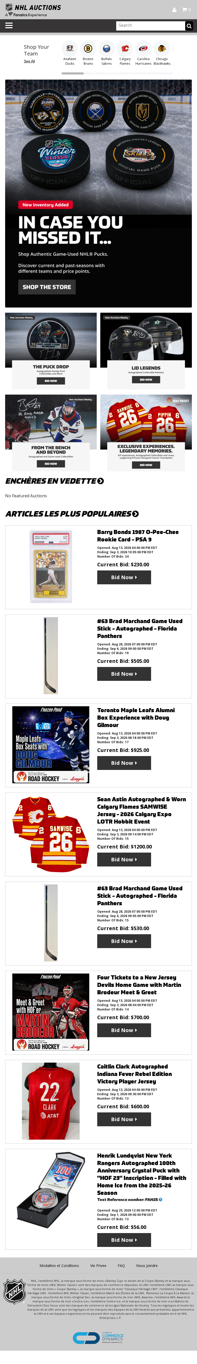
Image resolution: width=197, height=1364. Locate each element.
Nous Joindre (147, 1265)
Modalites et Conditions (59, 1265)
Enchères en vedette (51, 481)
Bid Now (122, 577)
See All (29, 61)
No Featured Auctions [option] (26, 496)
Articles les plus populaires (68, 514)
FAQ (121, 1265)
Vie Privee (98, 1265)
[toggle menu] (9, 25)
